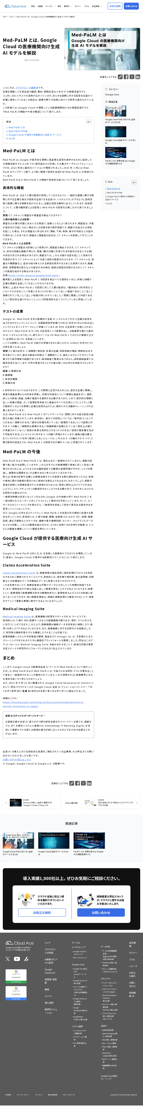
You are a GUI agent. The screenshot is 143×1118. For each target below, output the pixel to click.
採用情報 (132, 994)
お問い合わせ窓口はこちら (17, 759)
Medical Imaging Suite (17, 616)
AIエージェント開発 (109, 1043)
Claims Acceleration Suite (19, 572)
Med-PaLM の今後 (18, 131)
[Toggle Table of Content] (87, 121)
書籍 (47, 989)
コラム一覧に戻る (71, 802)
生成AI (104, 1025)
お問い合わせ (132, 984)
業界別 (66, 6)
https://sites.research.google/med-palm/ (34, 275)
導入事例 (49, 1002)
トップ (47, 942)
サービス (49, 6)
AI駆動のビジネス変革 (51, 961)
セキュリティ (106, 978)
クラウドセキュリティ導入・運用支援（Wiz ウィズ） (109, 1016)
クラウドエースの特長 (51, 951)
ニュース (133, 966)
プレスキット (38, 1095)
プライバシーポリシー (23, 1095)
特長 (33, 6)
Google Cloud (112, 94)
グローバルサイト (68, 1095)
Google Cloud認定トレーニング (109, 1077)
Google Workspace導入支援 (80, 1010)
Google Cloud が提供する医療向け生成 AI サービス (35, 135)
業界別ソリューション (51, 1011)
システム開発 (77, 1026)
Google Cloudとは (50, 971)
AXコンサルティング (80, 957)
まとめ (12, 138)
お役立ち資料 (132, 974)
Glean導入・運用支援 (109, 1040)
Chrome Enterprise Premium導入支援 (109, 998)
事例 (59, 6)
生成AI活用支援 (108, 1030)
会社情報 (95, 6)
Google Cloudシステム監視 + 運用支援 (80, 1001)
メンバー (49, 996)
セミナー (78, 6)
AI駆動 (40, 6)
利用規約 (8, 1095)
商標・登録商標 (52, 1095)
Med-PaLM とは (17, 127)
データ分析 (105, 946)
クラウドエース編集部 (27, 87)
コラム (86, 6)
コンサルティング (79, 947)
